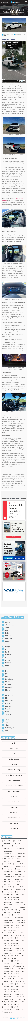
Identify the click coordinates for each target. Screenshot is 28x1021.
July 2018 (6, 943)
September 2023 (9, 876)
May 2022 (7, 884)
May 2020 (7, 915)
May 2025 (7, 861)
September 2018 (8, 940)
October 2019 (21, 922)
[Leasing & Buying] (14, 770)
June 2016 (16, 973)
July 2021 (6, 897)
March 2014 (7, 1009)
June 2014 (16, 1004)
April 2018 (16, 945)
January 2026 (20, 848)
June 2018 (16, 943)
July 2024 (7, 874)
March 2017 (7, 963)
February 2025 (19, 864)
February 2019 (19, 933)
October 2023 (18, 874)
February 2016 (19, 979)
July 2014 (6, 1004)
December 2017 (20, 950)
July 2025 (7, 859)
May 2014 (7, 1007)
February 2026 (8, 848)
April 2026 (7, 846)
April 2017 (16, 961)
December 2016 (19, 966)
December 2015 (20, 981)
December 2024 (20, 866)
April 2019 (16, 930)
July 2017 (6, 958)
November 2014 (8, 999)
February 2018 (19, 948)
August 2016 (20, 971)
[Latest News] (14, 765)
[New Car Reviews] (14, 781)
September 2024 (9, 871)
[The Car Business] (14, 818)
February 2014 (19, 1009)
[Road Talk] (14, 797)
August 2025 (21, 856)
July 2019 (6, 928)
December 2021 (20, 889)
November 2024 (8, 869)
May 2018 (7, 945)
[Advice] (14, 743)
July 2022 (7, 882)
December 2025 (8, 851)
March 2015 (7, 994)
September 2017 (8, 956)
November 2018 (8, 938)
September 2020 (9, 910)
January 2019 (8, 935)
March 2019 (7, 933)
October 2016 (21, 968)
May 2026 (17, 843)
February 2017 (18, 963)
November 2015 (8, 984)
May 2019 (7, 930)
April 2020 (17, 915)
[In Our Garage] (14, 759)
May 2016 (7, 976)
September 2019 (8, 925)
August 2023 (21, 876)
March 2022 (7, 887)
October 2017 (21, 953)
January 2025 (8, 866)
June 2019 (16, 928)
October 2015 (21, 984)
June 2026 (7, 843)
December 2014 (20, 996)
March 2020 (7, 917)
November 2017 (8, 953)
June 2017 (16, 958)
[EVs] (14, 754)
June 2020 (17, 912)
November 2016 (8, 968)
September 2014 (8, 1002)
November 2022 (18, 879)
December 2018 (20, 935)
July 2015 (6, 989)
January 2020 (8, 920)
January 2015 (8, 996)
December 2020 (20, 905)
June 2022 (17, 882)
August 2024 (21, 871)
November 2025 (8, 853)
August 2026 (7, 841)
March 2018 (7, 948)
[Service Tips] (14, 813)
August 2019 (20, 925)
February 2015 (19, 994)
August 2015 (20, 986)
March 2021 (7, 902)
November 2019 (8, 922)
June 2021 (16, 897)
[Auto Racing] (14, 748)
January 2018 (8, 950)
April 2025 (17, 861)
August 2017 (20, 956)
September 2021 (8, 894)
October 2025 (21, 853)
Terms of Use (15, 1018)
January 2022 (8, 889)
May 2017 (6, 961)
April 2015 (16, 991)
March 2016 (7, 979)
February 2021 (19, 902)
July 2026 (18, 841)
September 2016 (8, 971)
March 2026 (17, 846)
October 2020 (21, 907)
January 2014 (8, 1012)
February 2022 (19, 887)
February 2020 (19, 917)
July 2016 (6, 973)
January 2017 (8, 966)
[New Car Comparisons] (14, 775)
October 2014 (21, 999)
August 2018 (20, 940)
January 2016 (8, 981)
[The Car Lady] (14, 823)
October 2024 (21, 869)
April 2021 (16, 899)
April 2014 (16, 1007)
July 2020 (7, 912)
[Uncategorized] (14, 829)
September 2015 (8, 986)
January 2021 (8, 905)
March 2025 (7, 864)
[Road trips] (14, 807)
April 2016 (16, 976)
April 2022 (17, 884)
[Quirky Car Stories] (14, 791)
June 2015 (16, 989)
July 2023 (7, 879)
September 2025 (9, 856)
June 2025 (17, 859)
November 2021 (8, 892)
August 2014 (20, 1002)
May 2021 (7, 899)
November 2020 (8, 907)
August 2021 (20, 894)
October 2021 (21, 892)
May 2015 (7, 991)
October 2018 (21, 938)
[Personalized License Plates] (14, 786)
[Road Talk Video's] (14, 802)
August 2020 (21, 910)
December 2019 (20, 920)
